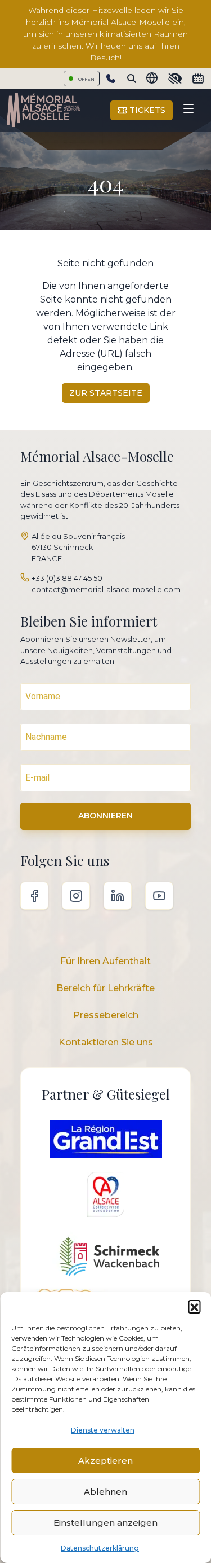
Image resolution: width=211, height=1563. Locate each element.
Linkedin (118, 896)
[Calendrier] (198, 78)
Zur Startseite (105, 393)
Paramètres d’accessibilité (175, 78)
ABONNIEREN (105, 816)
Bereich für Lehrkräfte (105, 988)
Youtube (159, 896)
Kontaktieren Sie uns (106, 1042)
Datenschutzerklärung (100, 1548)
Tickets (146, 110)
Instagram (76, 896)
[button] (194, 1306)
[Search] (132, 78)
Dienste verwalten (102, 1430)
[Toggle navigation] (188, 110)
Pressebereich (105, 1015)
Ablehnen (105, 1491)
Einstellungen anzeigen (105, 1522)
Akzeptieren (105, 1460)
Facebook (34, 896)
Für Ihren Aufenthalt (105, 961)
